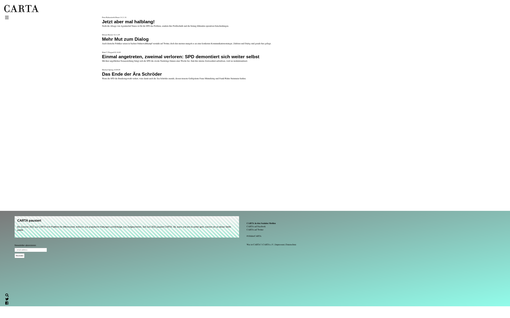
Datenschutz (291, 244)
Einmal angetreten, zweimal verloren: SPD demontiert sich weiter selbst (180, 56)
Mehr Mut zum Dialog (125, 39)
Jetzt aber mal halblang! (128, 21)
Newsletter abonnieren (25, 245)
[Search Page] (8, 295)
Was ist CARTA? (254, 244)
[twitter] (8, 299)
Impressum (279, 244)
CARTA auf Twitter (255, 229)
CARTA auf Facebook (256, 226)
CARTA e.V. (268, 244)
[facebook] (8, 303)
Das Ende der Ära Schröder (132, 74)
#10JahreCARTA (254, 236)
